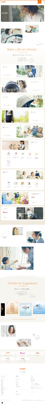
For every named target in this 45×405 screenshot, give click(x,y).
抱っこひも (17, 381)
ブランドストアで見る (6, 75)
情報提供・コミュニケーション (4, 388)
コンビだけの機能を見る (22, 286)
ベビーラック (17, 380)
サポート (32, 376)
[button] (42, 319)
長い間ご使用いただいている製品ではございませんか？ (37, 388)
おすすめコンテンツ (18, 394)
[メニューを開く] (43, 2)
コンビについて (3, 376)
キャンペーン (17, 395)
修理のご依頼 (32, 381)
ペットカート (17, 387)
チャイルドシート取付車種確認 (34, 383)
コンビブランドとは (3, 379)
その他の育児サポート (18, 386)
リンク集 (2, 394)
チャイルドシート (18, 379)
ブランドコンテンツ (18, 393)
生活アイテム (17, 385)
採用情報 (2, 393)
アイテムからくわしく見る (22, 52)
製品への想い (2, 386)
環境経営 (2, 391)
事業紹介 (2, 380)
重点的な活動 (2, 392)
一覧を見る (33, 202)
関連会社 (2, 385)
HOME (2, 6)
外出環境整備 (2, 387)
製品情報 (17, 376)
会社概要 (2, 381)
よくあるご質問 (32, 379)
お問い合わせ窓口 (33, 380)
